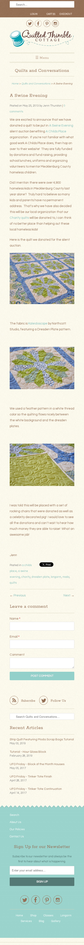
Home (19, 915)
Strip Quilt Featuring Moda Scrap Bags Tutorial (42, 739)
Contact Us (17, 836)
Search (14, 815)
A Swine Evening (61, 125)
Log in (33, 14)
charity (25, 576)
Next (67, 595)
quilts (13, 582)
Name (15, 618)
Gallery (55, 921)
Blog (41, 921)
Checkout (65, 14)
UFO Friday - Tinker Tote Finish (31, 776)
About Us (15, 822)
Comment (17, 654)
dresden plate (41, 576)
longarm (56, 576)
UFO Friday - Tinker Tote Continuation (36, 788)
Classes (48, 915)
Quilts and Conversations (42, 70)
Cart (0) (51, 14)
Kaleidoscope (37, 323)
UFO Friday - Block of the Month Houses (37, 764)
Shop (33, 915)
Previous (20, 595)
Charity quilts (19, 217)
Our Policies (17, 829)
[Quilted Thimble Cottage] (42, 39)
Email (14, 636)
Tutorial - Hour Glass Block (28, 751)
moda (65, 576)
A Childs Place (56, 131)
